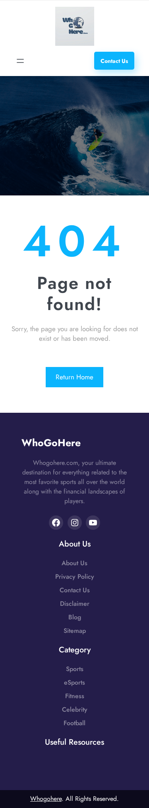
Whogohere (46, 798)
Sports (74, 668)
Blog (74, 617)
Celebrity (74, 709)
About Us (74, 563)
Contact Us (75, 590)
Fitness (74, 696)
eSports (74, 682)
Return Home (74, 377)
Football (74, 723)
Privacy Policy (74, 576)
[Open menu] (20, 61)
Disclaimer (74, 603)
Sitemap (75, 630)
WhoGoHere (51, 442)
